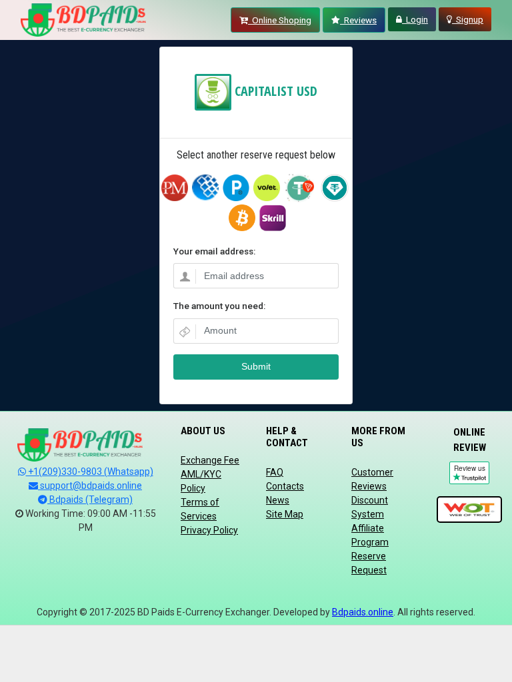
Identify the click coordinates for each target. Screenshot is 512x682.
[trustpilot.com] (469, 510)
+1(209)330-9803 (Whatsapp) (89, 471)
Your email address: (214, 251)
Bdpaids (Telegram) (90, 499)
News (277, 500)
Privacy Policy (209, 530)
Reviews (358, 20)
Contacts (285, 486)
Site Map (284, 514)
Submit (256, 367)
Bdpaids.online (362, 612)
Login (415, 19)
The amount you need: (219, 305)
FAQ (274, 472)
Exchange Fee (210, 460)
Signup (467, 19)
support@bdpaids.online (90, 485)
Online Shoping (279, 20)
